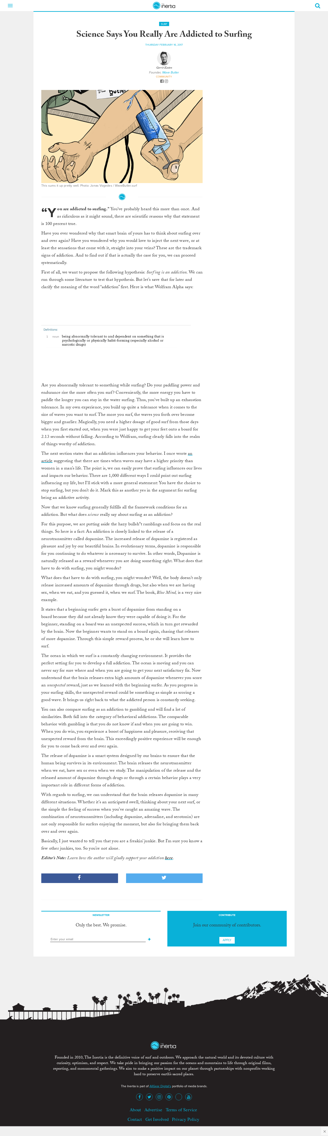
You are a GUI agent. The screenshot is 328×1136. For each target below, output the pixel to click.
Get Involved (157, 1119)
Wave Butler (170, 72)
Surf (164, 24)
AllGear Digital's (160, 1086)
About (135, 1110)
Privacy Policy (185, 1119)
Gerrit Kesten (164, 68)
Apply (227, 940)
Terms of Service (181, 1110)
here (169, 858)
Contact (135, 1119)
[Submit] (149, 939)
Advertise (153, 1110)
